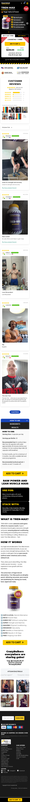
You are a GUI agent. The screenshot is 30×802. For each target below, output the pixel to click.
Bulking (18, 750)
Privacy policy (14, 788)
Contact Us (4, 747)
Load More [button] (15, 412)
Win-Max (22, 508)
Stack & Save (20, 749)
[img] (5, 133)
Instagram (12, 770)
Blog (4, 770)
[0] (24, 3)
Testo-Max (15, 510)
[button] (4, 9)
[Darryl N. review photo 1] (15, 377)
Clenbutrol (5, 510)
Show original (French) (10, 188)
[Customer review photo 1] (15, 325)
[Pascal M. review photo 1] (15, 159)
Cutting (18, 752)
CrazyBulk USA (13, 785)
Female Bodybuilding (22, 755)
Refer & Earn (4, 765)
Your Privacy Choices (7, 766)
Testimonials (4, 760)
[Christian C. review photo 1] (15, 217)
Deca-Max (5, 508)
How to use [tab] (15, 420)
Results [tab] (15, 427)
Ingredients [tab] (15, 424)
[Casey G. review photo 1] (15, 273)
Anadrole (16, 508)
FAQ (2, 753)
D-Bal (11, 508)
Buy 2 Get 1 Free (21, 747)
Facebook (22, 770)
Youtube (5, 772)
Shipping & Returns (6, 749)
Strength (18, 753)
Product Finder (5, 755)
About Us (3, 757)
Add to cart (14, 44)
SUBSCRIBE (20, 718)
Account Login (5, 758)
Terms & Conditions (22, 788)
